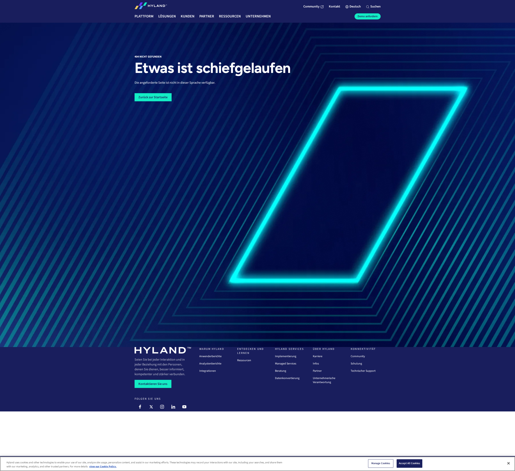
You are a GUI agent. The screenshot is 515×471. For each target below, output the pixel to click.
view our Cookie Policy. (103, 466)
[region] (257, 464)
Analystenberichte (210, 364)
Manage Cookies (380, 463)
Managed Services (285, 364)
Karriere (317, 356)
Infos (316, 364)
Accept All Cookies (409, 463)
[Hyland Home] (151, 6)
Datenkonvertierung (287, 378)
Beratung (280, 371)
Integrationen (207, 371)
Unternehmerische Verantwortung (324, 380)
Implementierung (285, 356)
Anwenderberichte (210, 356)
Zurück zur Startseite (153, 97)
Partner (317, 371)
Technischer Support (363, 371)
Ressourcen (244, 360)
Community (358, 356)
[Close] (508, 463)
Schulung (356, 364)
